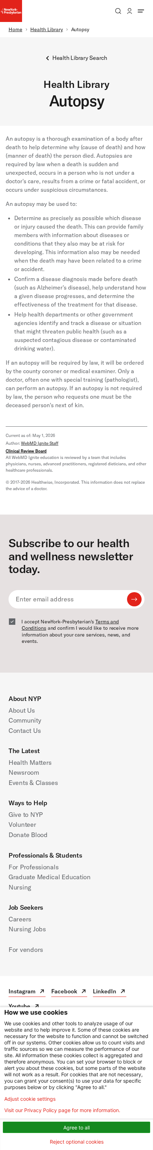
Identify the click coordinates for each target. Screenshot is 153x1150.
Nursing (20, 887)
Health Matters (30, 762)
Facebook (69, 992)
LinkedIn (109, 992)
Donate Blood (28, 835)
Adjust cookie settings (30, 1099)
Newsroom (24, 772)
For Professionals (33, 867)
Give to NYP (26, 814)
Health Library (46, 29)
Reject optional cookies (77, 1142)
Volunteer (22, 824)
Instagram (27, 992)
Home (15, 29)
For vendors (26, 950)
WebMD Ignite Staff (39, 443)
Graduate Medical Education (50, 877)
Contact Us (25, 731)
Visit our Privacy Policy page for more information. (62, 1110)
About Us (22, 710)
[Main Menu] (140, 11)
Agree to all (76, 1127)
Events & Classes (33, 783)
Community (25, 720)
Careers (20, 919)
